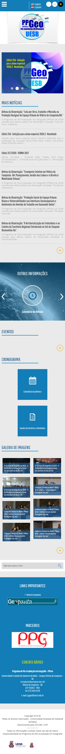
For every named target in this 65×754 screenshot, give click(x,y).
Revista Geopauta (34, 594)
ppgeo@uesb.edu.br (35, 695)
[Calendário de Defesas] (33, 295)
